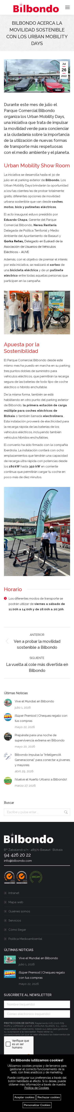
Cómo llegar (17, 929)
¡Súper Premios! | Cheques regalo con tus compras (41, 718)
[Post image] (8, 703)
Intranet (13, 893)
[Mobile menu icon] (67, 7)
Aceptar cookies (24, 1097)
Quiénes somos (19, 911)
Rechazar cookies (48, 1097)
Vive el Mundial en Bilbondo (34, 701)
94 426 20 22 (17, 855)
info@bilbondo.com (18, 861)
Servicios (14, 920)
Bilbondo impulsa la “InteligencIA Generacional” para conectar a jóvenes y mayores (42, 760)
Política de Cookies (36, 1087)
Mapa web (15, 902)
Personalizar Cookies (37, 1105)
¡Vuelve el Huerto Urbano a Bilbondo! (41, 779)
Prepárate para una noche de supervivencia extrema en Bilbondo (40, 737)
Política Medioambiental (25, 939)
